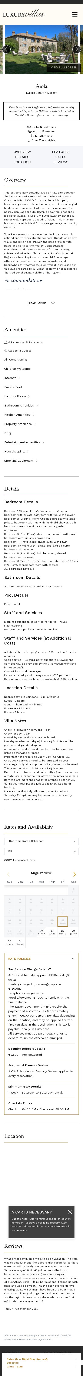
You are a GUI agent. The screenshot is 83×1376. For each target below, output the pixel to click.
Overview (22, 152)
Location (22, 162)
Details (22, 157)
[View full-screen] (64, 67)
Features (61, 152)
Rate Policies (19, 958)
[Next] (76, 49)
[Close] (70, 1212)
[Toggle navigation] (75, 14)
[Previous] (6, 49)
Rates (60, 157)
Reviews (60, 162)
